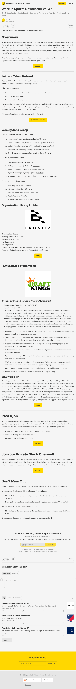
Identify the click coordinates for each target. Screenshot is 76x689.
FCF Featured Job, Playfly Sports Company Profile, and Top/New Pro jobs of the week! (31, 631)
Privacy (36, 675)
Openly (8, 19)
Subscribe (62, 3)
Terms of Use (47, 549)
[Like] (4, 26)
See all (5, 640)
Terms (42, 675)
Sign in (70, 3)
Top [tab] (4, 598)
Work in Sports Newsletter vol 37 (15, 628)
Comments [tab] (6, 573)
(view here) (42, 139)
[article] (38, 607)
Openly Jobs (28, 134)
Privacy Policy (53, 551)
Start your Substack (33, 680)
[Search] (72, 598)
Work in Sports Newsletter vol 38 (15, 603)
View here (27, 185)
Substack (28, 685)
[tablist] (10, 573)
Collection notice (50, 675)
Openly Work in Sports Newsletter (16, 616)
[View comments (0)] (8, 26)
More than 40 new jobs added (12, 618)
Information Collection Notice (37, 551)
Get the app (48, 680)
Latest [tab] (9, 598)
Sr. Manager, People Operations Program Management (45, 45)
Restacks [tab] (15, 573)
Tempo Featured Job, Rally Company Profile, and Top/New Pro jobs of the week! (29, 606)
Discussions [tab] (16, 598)
